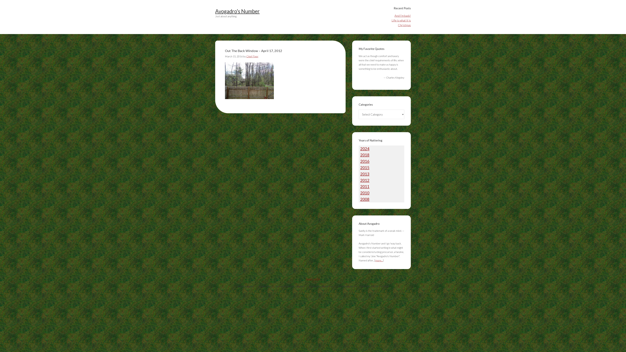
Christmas (404, 25)
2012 (364, 180)
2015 (364, 167)
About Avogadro (245, 286)
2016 (364, 161)
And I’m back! (403, 15)
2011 (364, 186)
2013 (364, 173)
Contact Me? (265, 286)
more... (379, 260)
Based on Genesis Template (290, 286)
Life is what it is (401, 20)
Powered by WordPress (321, 286)
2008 (364, 199)
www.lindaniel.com (347, 286)
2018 (364, 154)
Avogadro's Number (237, 11)
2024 (364, 148)
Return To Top (313, 279)
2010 (364, 192)
